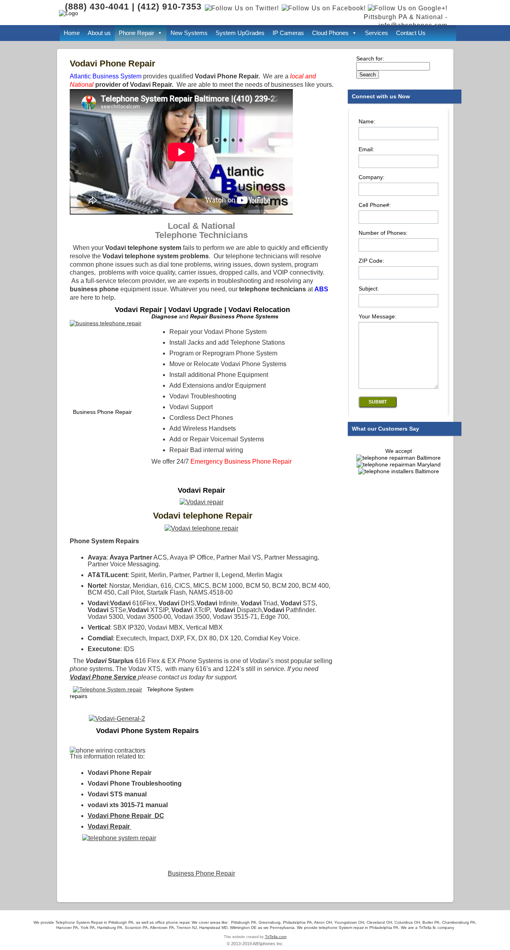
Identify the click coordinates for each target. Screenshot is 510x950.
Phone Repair (136, 32)
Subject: (369, 289)
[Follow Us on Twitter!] (241, 8)
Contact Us (411, 32)
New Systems (189, 32)
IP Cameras (288, 32)
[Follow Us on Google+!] (407, 8)
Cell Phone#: (375, 205)
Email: (366, 149)
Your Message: (377, 317)
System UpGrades (240, 32)
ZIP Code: (371, 261)
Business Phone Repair (201, 873)
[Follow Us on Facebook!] (324, 8)
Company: (371, 177)
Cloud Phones (330, 32)
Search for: (370, 59)
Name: (367, 122)
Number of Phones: (383, 233)
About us (99, 32)
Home (72, 32)
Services (376, 32)
